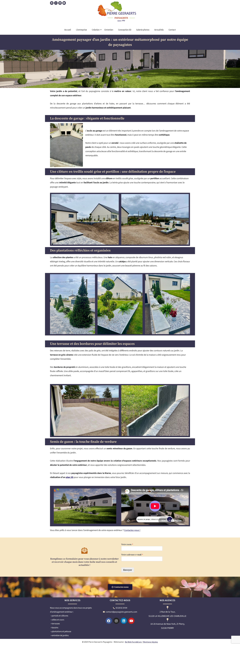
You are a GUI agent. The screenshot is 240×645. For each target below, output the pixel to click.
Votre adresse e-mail (132, 554)
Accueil (67, 29)
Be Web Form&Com (133, 642)
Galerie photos (142, 29)
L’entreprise (81, 29)
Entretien (108, 29)
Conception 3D (124, 29)
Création (96, 29)
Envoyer (127, 569)
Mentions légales (150, 642)
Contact (172, 29)
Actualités (159, 29)
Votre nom (127, 544)
